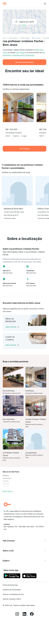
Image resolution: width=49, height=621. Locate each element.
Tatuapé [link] (5, 486)
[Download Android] (12, 576)
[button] (24, 540)
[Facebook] (32, 614)
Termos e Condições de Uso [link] (13, 594)
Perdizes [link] (5, 481)
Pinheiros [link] (6, 475)
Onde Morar (12, 38)
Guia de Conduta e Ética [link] (12, 599)
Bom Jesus (36, 38)
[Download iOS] (29, 576)
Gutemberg (16, 55)
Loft (4, 38)
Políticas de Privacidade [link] (12, 590)
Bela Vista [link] (6, 484)
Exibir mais (7, 491)
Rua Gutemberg (28, 55)
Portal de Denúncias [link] (10, 585)
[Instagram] (17, 614)
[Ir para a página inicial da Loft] (5, 3)
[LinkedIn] (24, 614)
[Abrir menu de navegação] (45, 3)
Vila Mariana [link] (7, 478)
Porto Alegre (25, 38)
